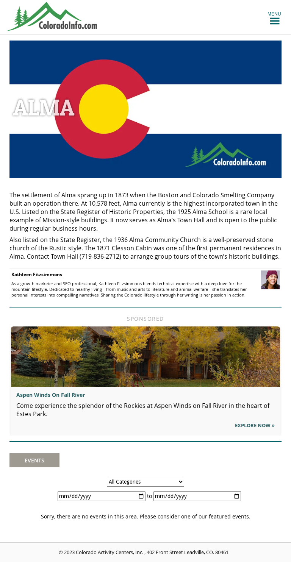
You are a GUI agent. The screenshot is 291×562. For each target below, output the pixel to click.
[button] (274, 13)
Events (34, 460)
